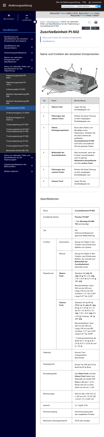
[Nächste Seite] (95, 29)
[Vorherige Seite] (86, 29)
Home (42, 22)
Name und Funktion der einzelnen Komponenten (62, 38)
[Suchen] (99, 6)
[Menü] (6, 5)
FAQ (84, 2)
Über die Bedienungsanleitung (68, 2)
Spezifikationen (53, 22)
